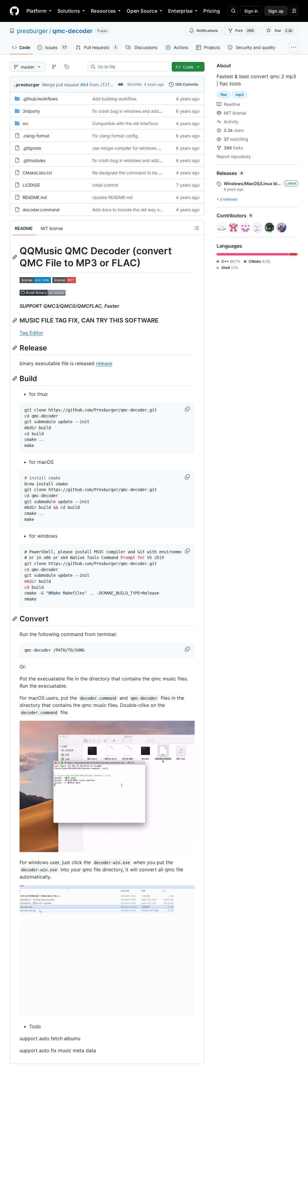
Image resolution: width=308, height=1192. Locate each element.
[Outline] (197, 228)
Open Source (142, 11)
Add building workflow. (114, 98)
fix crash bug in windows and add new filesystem (140, 111)
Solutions (68, 11)
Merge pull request (60, 84)
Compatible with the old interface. (125, 123)
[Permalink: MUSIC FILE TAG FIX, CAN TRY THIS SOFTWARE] (15, 320)
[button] (188, 409)
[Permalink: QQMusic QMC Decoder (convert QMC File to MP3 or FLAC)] (15, 257)
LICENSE (31, 185)
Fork (244, 30)
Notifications (207, 30)
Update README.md (112, 197)
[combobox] (131, 66)
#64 (84, 84)
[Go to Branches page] (54, 67)
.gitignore (32, 148)
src (26, 123)
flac (223, 94)
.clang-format (36, 135)
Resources (103, 11)
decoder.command (41, 209)
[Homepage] (14, 11)
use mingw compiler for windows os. (127, 148)
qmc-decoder (72, 31)
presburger (32, 31)
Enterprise (180, 11)
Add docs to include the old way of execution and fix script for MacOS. (162, 209)
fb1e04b (134, 84)
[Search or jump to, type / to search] (232, 11)
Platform (36, 11)
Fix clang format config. (115, 135)
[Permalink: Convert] (15, 618)
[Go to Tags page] (66, 67)
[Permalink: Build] (15, 378)
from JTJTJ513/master (112, 84)
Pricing (211, 11)
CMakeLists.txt (37, 172)
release (104, 363)
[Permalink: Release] (15, 348)
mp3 (240, 94)
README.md (35, 197)
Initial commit (105, 185)
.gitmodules (34, 160)
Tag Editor (31, 333)
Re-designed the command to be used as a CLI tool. (143, 172)
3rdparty (31, 111)
